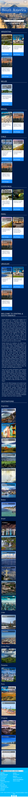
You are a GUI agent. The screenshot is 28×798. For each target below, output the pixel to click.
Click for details (16, 781)
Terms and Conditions (20, 792)
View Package (5, 54)
